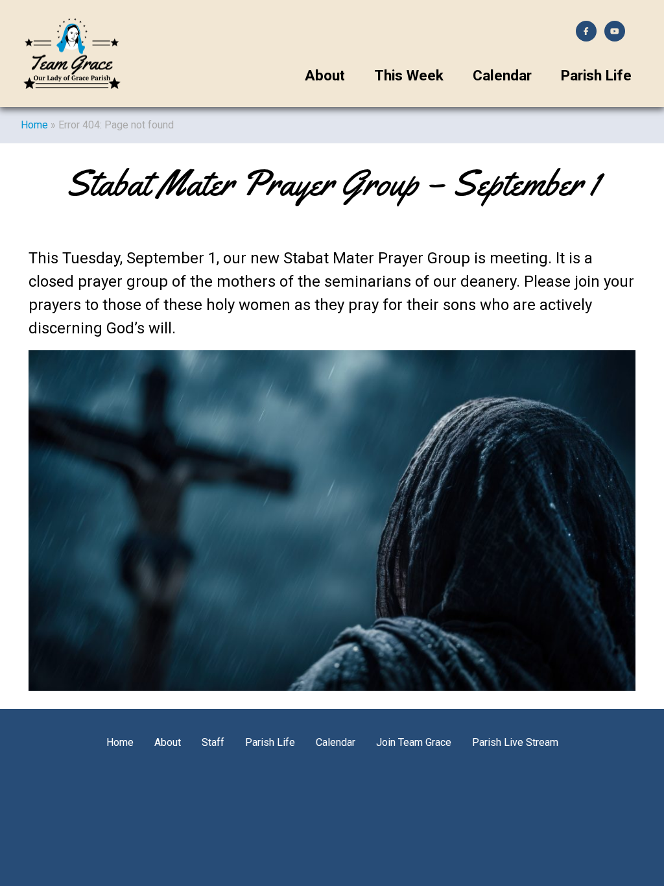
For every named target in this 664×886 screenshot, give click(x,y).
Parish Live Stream (515, 742)
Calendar (502, 75)
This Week (409, 75)
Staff (213, 742)
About (325, 75)
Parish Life (596, 75)
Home (34, 125)
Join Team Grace (413, 742)
